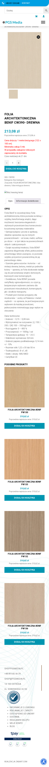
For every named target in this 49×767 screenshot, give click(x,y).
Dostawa (14, 717)
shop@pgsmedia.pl (14, 679)
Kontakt (26, 3)
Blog (12, 726)
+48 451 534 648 (12, 3)
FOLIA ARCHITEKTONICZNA (24, 183)
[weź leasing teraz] (13, 192)
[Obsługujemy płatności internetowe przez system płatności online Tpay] (17, 740)
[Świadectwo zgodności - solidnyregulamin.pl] (13, 697)
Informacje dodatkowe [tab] (27, 201)
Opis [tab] (10, 201)
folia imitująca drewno (20, 185)
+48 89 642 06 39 (12, 673)
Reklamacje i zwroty (21, 710)
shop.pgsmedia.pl (14, 668)
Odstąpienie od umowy (22, 713)
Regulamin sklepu (19, 720)
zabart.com (21, 762)
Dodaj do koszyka (16, 168)
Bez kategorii (18, 180)
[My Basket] (36, 16)
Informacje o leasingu (22, 707)
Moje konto (16, 723)
